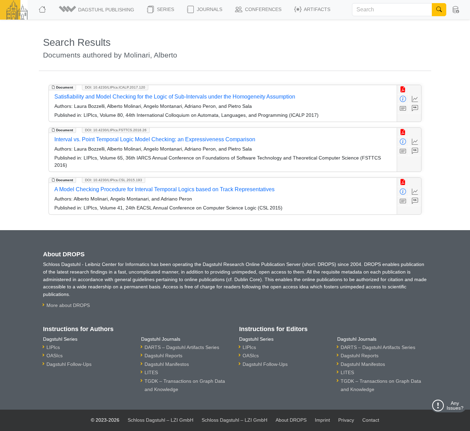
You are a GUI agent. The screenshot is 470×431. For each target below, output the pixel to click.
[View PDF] (403, 89)
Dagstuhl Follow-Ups (69, 364)
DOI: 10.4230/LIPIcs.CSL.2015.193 (113, 180)
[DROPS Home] (43, 9)
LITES (151, 372)
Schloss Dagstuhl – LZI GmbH (160, 420)
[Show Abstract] (403, 108)
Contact (370, 420)
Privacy (346, 420)
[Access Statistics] (415, 99)
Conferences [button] (262, 9)
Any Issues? (455, 405)
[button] (97, 9)
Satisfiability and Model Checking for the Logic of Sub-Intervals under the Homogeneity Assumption (174, 97)
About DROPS (291, 420)
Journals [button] (208, 9)
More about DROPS (68, 305)
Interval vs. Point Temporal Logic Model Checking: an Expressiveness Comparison (154, 139)
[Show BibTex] (415, 108)
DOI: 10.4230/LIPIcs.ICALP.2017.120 (115, 87)
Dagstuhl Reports (163, 355)
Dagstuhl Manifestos (167, 364)
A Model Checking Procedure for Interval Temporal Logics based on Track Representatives (164, 189)
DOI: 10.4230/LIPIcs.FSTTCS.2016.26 (116, 130)
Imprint (322, 420)
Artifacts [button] (316, 9)
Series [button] (165, 9)
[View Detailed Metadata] (403, 99)
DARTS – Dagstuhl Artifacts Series (182, 347)
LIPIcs (53, 347)
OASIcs (54, 355)
